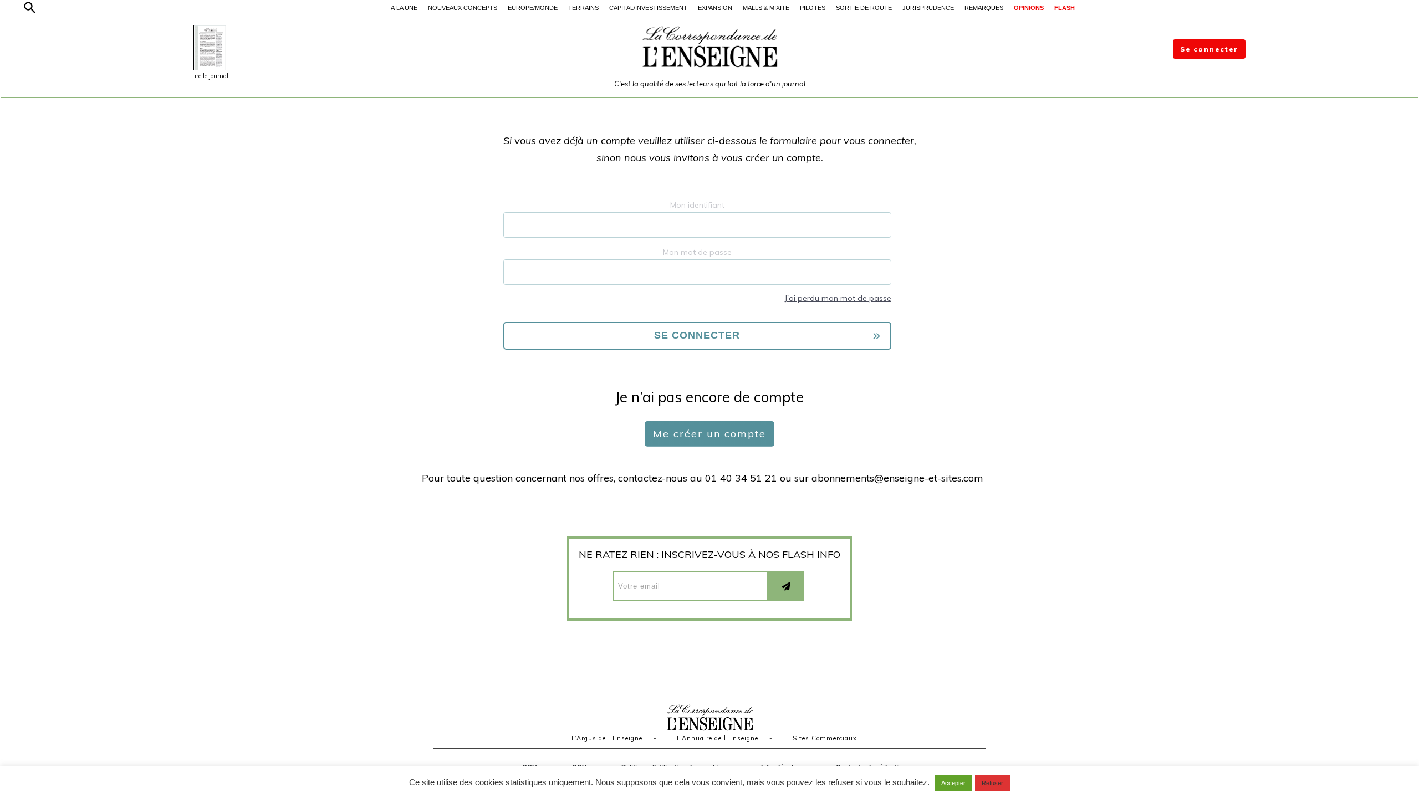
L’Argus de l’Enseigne (606, 738)
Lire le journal (209, 76)
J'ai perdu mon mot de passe (837, 298)
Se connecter (1209, 49)
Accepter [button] (953, 783)
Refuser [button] (992, 783)
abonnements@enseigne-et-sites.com (897, 478)
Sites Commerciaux (825, 738)
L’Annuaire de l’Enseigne (717, 738)
